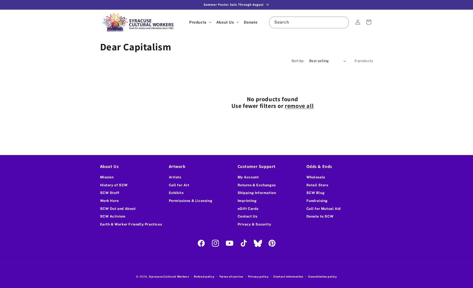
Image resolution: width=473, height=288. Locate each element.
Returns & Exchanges (257, 185)
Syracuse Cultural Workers (169, 276)
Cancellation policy (322, 276)
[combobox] (308, 22)
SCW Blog (315, 193)
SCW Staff (109, 193)
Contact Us (247, 216)
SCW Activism (113, 216)
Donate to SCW (320, 216)
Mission (107, 177)
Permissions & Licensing (191, 201)
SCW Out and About (118, 209)
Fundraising (317, 201)
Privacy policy (258, 276)
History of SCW (114, 185)
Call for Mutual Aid (323, 209)
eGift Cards (248, 209)
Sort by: (297, 61)
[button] (199, 22)
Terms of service (231, 276)
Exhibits (176, 193)
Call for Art (179, 185)
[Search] (343, 22)
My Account (248, 177)
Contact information (288, 276)
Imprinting (247, 201)
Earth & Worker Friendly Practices (131, 224)
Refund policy (204, 276)
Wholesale (315, 177)
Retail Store (317, 185)
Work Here (109, 201)
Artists (175, 177)
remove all (299, 105)
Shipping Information (257, 193)
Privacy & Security (254, 224)
